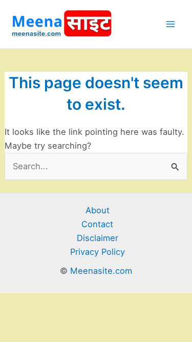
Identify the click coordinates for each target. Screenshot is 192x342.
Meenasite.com (101, 271)
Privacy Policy (97, 252)
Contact (97, 224)
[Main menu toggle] (170, 24)
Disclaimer (97, 238)
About (98, 210)
